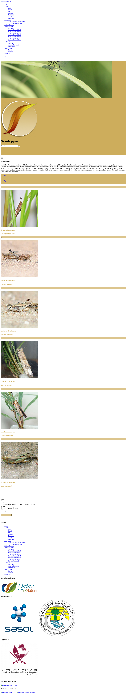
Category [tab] (7, 152)
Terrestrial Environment (15, 23)
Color (2, 502)
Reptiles (10, 13)
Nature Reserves (9, 25)
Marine (10, 16)
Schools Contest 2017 (14, 35)
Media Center (8, 48)
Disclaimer (11, 46)
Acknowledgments (13, 45)
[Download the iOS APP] (8, 692)
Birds (9, 8)
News (10, 50)
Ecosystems (7, 20)
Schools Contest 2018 (14, 33)
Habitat (3, 506)
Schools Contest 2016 (14, 36)
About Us (7, 41)
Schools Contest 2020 (14, 30)
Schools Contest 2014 (14, 40)
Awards (10, 51)
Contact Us (7, 53)
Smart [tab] (6, 154)
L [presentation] (4, 180)
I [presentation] (4, 178)
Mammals (11, 15)
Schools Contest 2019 (14, 31)
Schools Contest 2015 (14, 38)
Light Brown (12, 504)
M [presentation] (5, 181)
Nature (6, 6)
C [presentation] (4, 175)
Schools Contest (9, 26)
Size (2, 510)
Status (2, 499)
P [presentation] (4, 183)
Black (20, 504)
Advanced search (6, 515)
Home (6, 4)
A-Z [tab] (5, 151)
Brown (26, 504)
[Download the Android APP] (26, 692)
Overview (11, 28)
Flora (9, 11)
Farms (10, 508)
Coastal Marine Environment (16, 21)
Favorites (11, 18)
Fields (16, 508)
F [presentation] (4, 176)
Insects (10, 10)
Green (33, 504)
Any (4, 504)
